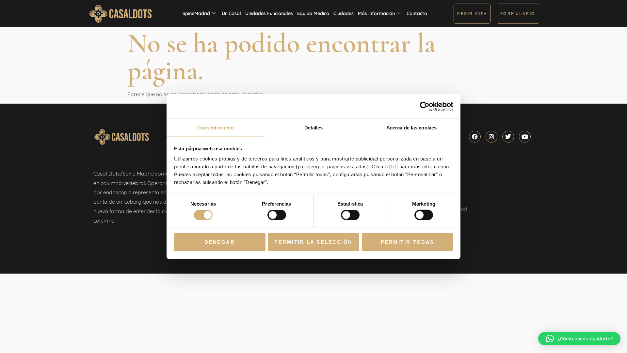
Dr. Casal (231, 13)
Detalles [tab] (313, 127)
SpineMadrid (196, 13)
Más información (376, 13)
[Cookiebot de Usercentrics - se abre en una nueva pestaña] (424, 106)
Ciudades (343, 13)
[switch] (276, 215)
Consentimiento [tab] (215, 127)
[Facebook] (475, 137)
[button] (579, 338)
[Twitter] (508, 137)
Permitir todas (407, 241)
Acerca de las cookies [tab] (411, 127)
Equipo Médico (313, 13)
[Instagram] (491, 137)
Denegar (219, 241)
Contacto (417, 13)
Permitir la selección (313, 241)
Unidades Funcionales (269, 13)
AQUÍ (391, 166)
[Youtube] (525, 137)
